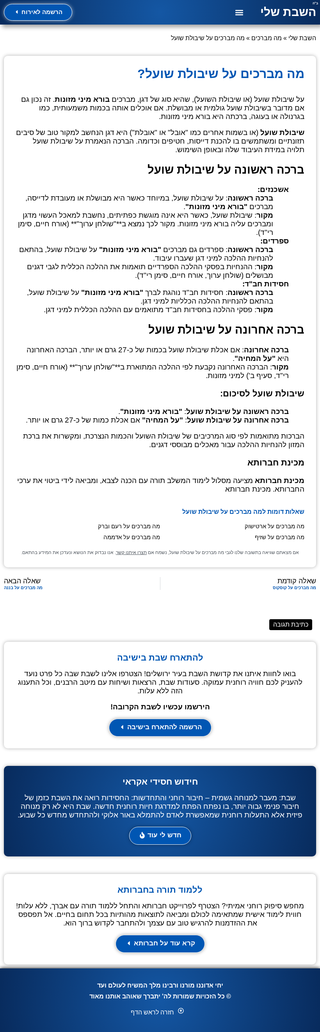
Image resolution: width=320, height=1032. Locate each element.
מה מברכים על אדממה (131, 537)
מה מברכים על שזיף (279, 537)
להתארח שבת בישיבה (160, 658)
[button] (239, 12)
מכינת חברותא (248, 489)
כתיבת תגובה (290, 624)
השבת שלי (288, 11)
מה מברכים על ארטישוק (274, 526)
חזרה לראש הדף (152, 1012)
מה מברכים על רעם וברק (129, 526)
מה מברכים (266, 38)
